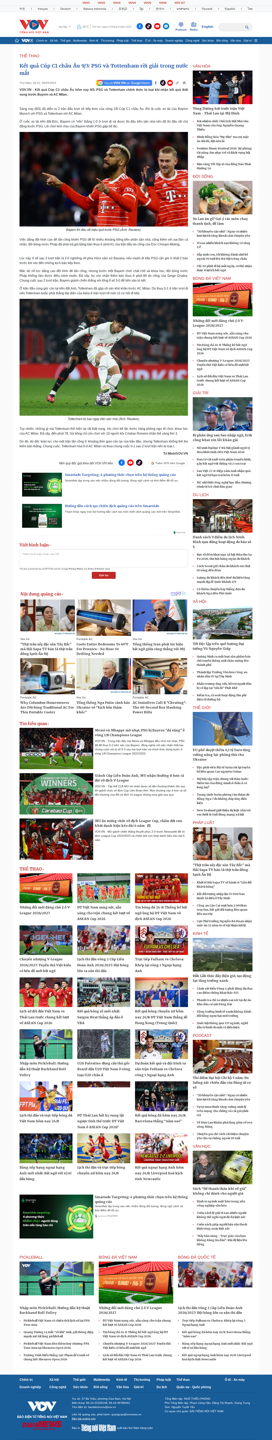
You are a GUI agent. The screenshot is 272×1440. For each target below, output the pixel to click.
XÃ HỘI (199, 601)
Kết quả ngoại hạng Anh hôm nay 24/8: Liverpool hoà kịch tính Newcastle (159, 1173)
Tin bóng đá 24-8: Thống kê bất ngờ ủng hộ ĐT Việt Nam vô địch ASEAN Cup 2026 (161, 913)
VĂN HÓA (201, 66)
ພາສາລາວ (183, 8)
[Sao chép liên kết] (177, 83)
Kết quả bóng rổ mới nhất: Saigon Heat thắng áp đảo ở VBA (100, 1017)
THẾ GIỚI (202, 707)
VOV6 (162, 2)
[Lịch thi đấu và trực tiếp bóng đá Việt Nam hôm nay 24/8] (46, 1096)
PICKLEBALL (31, 1257)
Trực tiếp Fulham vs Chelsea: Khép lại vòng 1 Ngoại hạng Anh (159, 965)
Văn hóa (235, 40)
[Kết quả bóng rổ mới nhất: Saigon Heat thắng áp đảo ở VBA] (103, 992)
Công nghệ (193, 40)
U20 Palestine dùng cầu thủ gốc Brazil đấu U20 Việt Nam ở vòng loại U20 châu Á (103, 1069)
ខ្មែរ (141, 8)
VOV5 (147, 2)
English (207, 26)
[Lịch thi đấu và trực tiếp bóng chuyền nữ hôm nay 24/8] (103, 1148)
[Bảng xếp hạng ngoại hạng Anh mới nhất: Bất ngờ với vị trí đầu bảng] (46, 1148)
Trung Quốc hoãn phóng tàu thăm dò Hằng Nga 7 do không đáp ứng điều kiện (223, 799)
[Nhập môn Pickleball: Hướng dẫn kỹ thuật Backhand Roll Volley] (46, 1044)
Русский (207, 8)
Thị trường (107, 40)
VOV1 (86, 2)
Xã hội (54, 40)
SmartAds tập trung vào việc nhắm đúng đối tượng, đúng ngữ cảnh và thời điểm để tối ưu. (121, 480)
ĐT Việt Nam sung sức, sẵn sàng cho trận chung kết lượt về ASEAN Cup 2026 (103, 913)
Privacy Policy (76, 569)
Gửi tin (104, 575)
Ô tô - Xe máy (154, 40)
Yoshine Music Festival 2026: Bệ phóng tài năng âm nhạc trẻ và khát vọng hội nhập (224, 153)
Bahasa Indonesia (94, 8)
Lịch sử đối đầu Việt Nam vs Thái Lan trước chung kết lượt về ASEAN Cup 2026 (44, 1017)
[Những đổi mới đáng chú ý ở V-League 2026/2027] (46, 888)
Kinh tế (93, 40)
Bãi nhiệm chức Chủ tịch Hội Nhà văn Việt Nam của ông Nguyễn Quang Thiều (223, 125)
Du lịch (200, 495)
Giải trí (248, 40)
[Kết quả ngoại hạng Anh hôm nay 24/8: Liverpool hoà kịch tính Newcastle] (161, 1148)
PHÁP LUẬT (203, 822)
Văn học (202, 1146)
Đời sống (222, 40)
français (43, 8)
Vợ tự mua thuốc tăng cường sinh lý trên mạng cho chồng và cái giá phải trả (222, 1111)
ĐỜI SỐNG (203, 176)
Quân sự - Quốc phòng (193, 1387)
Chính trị (41, 40)
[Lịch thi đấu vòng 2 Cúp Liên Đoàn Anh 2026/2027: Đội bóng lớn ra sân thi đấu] (103, 940)
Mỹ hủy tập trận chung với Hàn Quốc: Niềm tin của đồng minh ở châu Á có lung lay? (223, 783)
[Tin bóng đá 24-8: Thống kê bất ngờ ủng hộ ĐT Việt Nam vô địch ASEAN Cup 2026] (161, 888)
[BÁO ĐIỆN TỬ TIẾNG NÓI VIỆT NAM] (34, 26)
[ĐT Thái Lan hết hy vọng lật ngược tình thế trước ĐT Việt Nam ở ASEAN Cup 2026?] (103, 1096)
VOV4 (132, 2)
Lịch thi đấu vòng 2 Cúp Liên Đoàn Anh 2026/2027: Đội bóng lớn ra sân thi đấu (103, 965)
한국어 (160, 8)
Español (230, 8)
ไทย (250, 8)
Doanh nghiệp (174, 40)
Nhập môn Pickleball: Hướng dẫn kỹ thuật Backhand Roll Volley (44, 1069)
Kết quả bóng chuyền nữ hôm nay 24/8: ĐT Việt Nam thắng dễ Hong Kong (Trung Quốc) (161, 1017)
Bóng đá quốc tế (197, 1257)
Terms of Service (96, 569)
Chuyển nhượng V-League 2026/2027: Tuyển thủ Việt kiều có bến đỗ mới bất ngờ (45, 965)
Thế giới (65, 40)
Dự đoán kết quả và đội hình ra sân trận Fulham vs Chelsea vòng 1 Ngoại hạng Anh (160, 1069)
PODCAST (202, 1035)
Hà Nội (63, 26)
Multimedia (80, 40)
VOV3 (116, 2)
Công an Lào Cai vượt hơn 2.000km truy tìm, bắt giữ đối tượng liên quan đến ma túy (222, 910)
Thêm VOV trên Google (170, 463)
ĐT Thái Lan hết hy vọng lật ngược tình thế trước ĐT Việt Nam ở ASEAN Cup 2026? (100, 1121)
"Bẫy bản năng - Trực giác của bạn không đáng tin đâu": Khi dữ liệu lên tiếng (222, 1240)
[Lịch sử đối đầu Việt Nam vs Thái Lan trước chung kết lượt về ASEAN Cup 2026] (46, 992)
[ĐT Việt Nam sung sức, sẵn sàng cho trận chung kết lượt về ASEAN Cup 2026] (103, 888)
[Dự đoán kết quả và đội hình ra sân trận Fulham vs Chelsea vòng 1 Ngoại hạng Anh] (161, 1044)
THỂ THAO (29, 56)
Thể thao (137, 40)
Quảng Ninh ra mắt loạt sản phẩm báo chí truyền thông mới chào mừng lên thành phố (223, 661)
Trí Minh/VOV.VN (175, 453)
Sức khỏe (208, 40)
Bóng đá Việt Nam (212, 278)
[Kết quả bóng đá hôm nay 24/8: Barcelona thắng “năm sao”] (161, 1096)
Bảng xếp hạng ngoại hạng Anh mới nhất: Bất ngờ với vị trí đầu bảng (45, 1173)
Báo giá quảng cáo (84, 1418)
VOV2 (101, 2)
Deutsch (65, 8)
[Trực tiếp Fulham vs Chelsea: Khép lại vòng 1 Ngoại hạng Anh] (161, 940)
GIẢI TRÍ (200, 393)
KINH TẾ (200, 933)
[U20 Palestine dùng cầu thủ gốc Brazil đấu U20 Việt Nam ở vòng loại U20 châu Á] (103, 1044)
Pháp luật (123, 40)
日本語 (123, 8)
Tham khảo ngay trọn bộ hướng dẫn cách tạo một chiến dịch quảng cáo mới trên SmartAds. (123, 511)
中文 (22, 8)
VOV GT (179, 2)
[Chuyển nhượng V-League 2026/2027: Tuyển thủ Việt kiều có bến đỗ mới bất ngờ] (46, 940)
